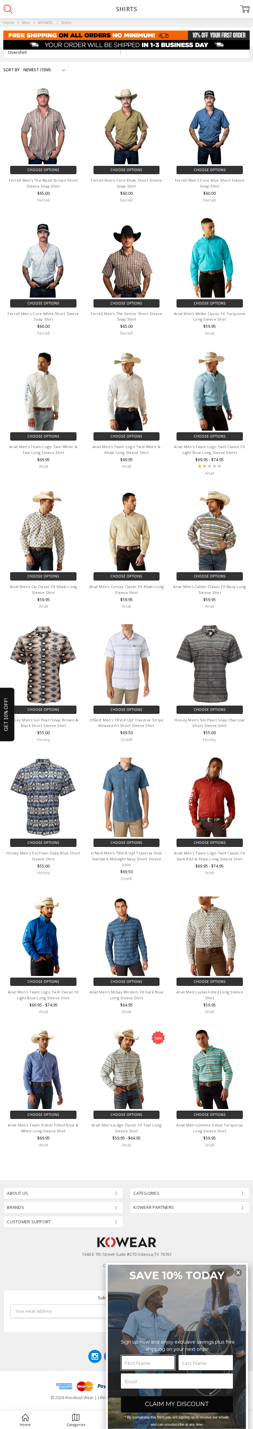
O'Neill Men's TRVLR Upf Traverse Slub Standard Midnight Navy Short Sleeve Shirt (126, 859)
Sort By (11, 70)
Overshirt (17, 52)
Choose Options (43, 170)
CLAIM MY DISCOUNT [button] (177, 1404)
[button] (238, 1273)
